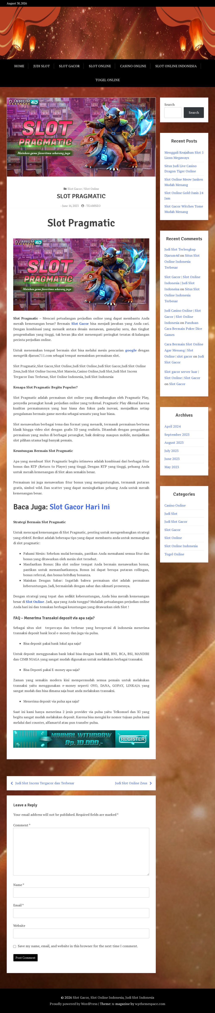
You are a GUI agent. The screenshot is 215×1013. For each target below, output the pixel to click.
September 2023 (177, 434)
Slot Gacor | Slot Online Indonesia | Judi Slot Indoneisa (182, 283)
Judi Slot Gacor (175, 521)
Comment (21, 825)
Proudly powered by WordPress (73, 1003)
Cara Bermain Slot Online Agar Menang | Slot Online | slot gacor (183, 350)
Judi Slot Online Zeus (131, 783)
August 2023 (174, 442)
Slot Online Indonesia (176, 66)
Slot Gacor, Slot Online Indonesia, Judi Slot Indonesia (113, 997)
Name (18, 884)
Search (169, 104)
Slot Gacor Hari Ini (80, 507)
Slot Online (100, 66)
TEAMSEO (93, 206)
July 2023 (171, 450)
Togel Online (107, 80)
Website (19, 925)
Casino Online (133, 66)
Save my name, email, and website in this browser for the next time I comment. (78, 946)
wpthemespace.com (150, 1003)
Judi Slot (41, 66)
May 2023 (171, 467)
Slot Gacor (69, 66)
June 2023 (172, 458)
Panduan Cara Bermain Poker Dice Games (183, 328)
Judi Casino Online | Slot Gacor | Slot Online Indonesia (182, 316)
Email (18, 905)
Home (19, 66)
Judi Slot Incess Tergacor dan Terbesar (44, 783)
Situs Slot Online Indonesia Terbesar (182, 261)
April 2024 (172, 426)
